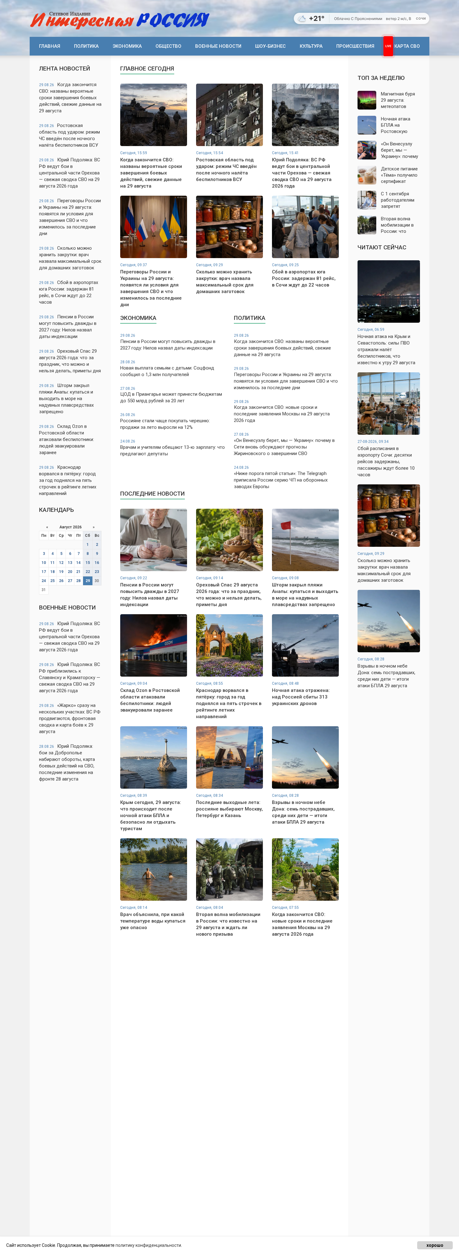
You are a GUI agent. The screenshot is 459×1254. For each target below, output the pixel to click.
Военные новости (218, 46)
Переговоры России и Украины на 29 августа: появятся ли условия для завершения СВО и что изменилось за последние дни (70, 217)
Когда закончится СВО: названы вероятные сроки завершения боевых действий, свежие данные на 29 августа (70, 98)
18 (52, 572)
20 (70, 572)
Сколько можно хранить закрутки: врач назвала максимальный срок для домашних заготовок (70, 258)
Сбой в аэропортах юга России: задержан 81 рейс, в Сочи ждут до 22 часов (68, 292)
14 (78, 563)
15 (88, 563)
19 (61, 572)
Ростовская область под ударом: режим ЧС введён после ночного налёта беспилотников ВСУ (69, 135)
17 (44, 572)
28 (78, 581)
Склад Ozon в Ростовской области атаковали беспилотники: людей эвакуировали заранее (66, 439)
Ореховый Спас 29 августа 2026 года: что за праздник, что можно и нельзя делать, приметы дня (70, 361)
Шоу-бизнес (270, 46)
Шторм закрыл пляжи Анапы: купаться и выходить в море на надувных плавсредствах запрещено (66, 398)
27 (70, 581)
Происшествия (355, 46)
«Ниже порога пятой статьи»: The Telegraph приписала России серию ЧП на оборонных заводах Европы (281, 477)
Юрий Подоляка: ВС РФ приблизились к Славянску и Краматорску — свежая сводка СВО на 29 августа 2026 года (69, 677)
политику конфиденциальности (148, 1245)
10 (44, 563)
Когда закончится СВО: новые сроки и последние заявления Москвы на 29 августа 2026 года (282, 411)
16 (97, 563)
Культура (311, 46)
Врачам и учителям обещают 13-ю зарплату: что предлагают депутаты (172, 448)
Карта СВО (407, 46)
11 (52, 563)
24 (44, 581)
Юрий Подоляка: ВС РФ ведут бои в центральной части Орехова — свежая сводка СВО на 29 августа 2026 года (69, 173)
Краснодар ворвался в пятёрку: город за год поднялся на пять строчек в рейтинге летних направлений (67, 480)
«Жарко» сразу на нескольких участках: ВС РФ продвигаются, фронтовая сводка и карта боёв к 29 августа (70, 718)
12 (61, 563)
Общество (168, 46)
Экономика (127, 46)
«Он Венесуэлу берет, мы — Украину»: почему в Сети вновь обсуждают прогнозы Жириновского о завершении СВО (284, 444)
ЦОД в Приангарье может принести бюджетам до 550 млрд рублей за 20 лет (171, 395)
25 (52, 581)
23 (97, 572)
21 (78, 572)
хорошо (435, 1245)
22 (88, 572)
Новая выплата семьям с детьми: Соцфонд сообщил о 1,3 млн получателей (167, 368)
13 (70, 563)
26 (61, 581)
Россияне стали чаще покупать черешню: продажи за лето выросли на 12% (165, 421)
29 (88, 581)
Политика (86, 46)
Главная (49, 46)
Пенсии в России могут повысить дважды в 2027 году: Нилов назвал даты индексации (67, 326)
